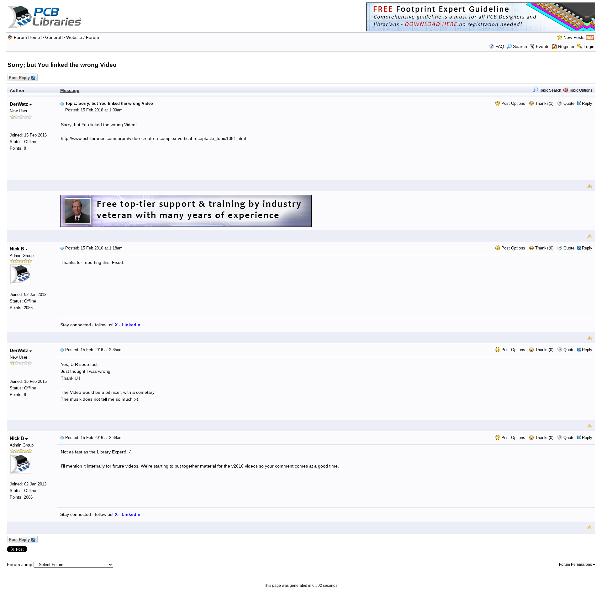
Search (520, 46)
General (53, 37)
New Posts (573, 37)
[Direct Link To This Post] (62, 103)
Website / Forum (82, 37)
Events (542, 46)
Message (69, 90)
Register (566, 46)
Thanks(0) (543, 248)
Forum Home (27, 37)
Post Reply (19, 77)
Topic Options (580, 90)
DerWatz (19, 104)
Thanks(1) (543, 103)
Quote (568, 103)
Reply (587, 103)
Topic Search (549, 90)
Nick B (17, 248)
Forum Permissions (576, 564)
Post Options (512, 103)
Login (589, 46)
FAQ (499, 46)
